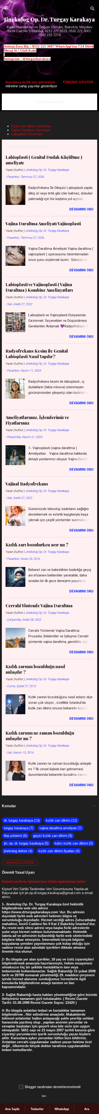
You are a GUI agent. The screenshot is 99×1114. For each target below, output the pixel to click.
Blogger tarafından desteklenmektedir (52, 1087)
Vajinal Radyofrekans (27, 484)
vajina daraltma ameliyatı (60, 828)
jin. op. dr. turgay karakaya (25, 843)
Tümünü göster (78, 82)
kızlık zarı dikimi (61, 820)
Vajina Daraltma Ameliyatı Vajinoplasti (43, 223)
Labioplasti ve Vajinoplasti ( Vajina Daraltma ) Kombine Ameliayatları (39, 287)
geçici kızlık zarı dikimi (52, 836)
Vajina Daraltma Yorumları (30, 130)
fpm (44, 1096)
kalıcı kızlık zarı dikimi (73, 843)
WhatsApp (62, 1109)
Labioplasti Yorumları (26, 134)
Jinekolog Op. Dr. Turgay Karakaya (49, 19)
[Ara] (92, 9)
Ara (86, 1109)
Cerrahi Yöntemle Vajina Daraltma (39, 605)
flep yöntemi (15, 836)
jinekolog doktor (17, 851)
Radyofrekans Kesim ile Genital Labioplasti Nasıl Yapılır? (37, 353)
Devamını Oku (81, 209)
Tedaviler (37, 1109)
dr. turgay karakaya (21, 820)
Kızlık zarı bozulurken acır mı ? (37, 545)
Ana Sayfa (12, 1109)
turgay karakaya (18, 828)
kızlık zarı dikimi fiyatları (58, 851)
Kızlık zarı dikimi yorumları (31, 126)
